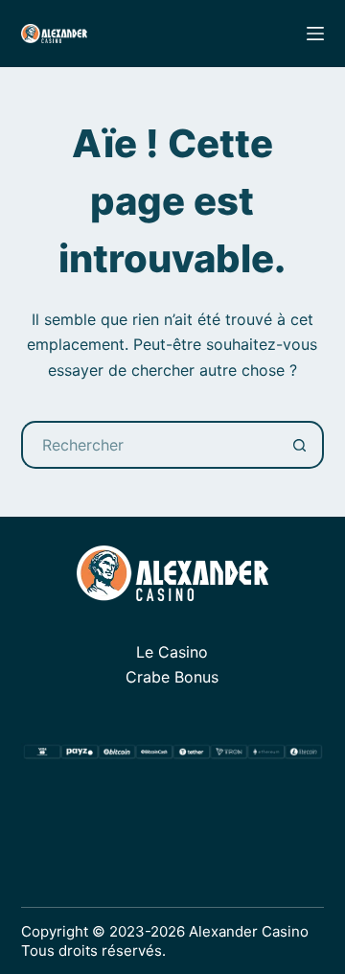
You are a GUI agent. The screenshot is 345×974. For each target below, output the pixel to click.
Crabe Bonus (172, 676)
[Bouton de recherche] (300, 445)
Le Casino (172, 651)
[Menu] (315, 33)
